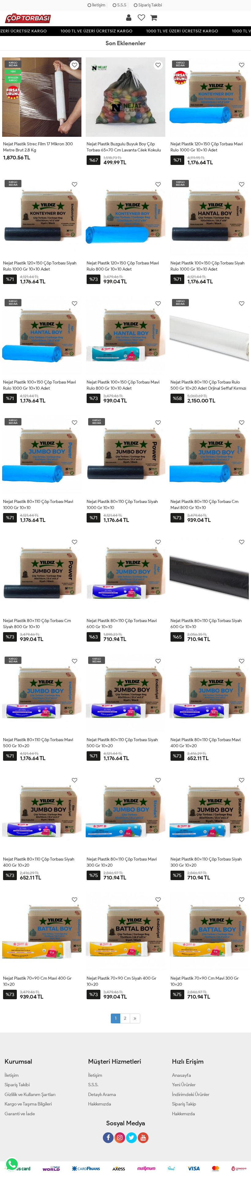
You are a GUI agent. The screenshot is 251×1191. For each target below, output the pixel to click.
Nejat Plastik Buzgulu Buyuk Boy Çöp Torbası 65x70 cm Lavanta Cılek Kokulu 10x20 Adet (124, 150)
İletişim (98, 5)
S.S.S (121, 5)
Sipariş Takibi (149, 5)
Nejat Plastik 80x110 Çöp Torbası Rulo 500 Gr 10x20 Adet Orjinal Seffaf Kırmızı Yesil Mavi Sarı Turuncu (208, 388)
